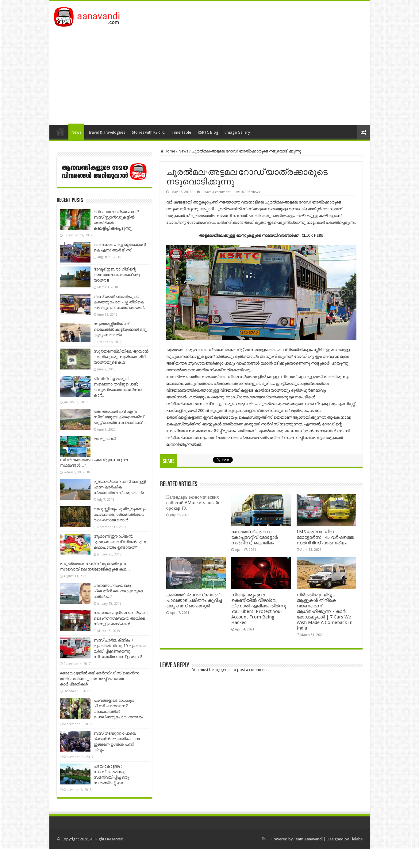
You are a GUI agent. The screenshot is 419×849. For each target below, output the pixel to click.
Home (60, 131)
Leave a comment (217, 192)
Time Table (181, 132)
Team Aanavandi (308, 839)
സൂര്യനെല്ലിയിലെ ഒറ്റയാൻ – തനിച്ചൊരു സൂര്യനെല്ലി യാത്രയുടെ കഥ (121, 357)
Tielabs (356, 839)
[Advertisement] (209, 73)
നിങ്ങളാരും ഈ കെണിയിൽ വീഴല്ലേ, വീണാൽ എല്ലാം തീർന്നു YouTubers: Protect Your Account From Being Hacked (258, 608)
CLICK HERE (312, 235)
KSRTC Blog (208, 132)
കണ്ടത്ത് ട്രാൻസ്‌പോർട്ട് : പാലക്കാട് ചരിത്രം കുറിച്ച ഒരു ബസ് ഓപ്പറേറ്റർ (194, 600)
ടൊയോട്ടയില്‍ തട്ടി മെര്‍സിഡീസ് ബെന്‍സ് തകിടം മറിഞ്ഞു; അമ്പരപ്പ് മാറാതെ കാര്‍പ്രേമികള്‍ (99, 678)
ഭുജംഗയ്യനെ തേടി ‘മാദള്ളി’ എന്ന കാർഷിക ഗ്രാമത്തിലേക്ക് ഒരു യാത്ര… (121, 487)
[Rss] (264, 839)
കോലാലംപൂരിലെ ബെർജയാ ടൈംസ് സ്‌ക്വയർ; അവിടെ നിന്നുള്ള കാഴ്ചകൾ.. (121, 618)
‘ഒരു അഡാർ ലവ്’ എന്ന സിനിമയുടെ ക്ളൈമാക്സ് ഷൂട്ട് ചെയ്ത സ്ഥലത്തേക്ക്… (120, 417)
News (76, 132)
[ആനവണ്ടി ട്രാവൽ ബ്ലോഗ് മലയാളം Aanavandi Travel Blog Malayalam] (90, 15)
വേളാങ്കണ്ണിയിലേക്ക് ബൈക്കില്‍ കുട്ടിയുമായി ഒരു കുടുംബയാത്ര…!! (120, 329)
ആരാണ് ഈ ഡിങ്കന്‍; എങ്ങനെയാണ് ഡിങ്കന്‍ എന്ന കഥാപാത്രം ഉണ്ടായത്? (120, 542)
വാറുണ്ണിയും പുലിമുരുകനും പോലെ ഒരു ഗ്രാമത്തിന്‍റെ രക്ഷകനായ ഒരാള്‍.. (119, 514)
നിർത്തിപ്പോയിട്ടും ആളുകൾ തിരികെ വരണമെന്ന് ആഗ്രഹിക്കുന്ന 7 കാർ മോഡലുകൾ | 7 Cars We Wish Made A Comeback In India (324, 611)
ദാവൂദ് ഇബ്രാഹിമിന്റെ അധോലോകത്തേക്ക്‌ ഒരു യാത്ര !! (117, 274)
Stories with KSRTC (148, 132)
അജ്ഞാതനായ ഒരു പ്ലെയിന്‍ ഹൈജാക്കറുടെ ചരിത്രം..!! (118, 591)
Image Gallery (237, 132)
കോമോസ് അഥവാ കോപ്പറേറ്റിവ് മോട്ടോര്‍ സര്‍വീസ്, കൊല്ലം (254, 537)
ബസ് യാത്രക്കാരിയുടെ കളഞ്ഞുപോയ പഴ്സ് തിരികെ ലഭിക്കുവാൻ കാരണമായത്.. (119, 302)
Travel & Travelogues (106, 132)
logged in (223, 669)
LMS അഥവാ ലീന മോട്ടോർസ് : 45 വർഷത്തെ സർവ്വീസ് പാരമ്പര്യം (325, 537)
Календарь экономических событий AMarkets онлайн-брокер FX (194, 502)
